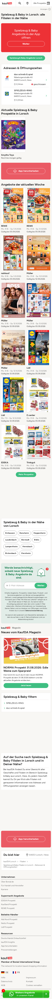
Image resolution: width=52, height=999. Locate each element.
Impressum (31, 977)
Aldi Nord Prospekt (9, 919)
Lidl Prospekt (6, 927)
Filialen (23, 862)
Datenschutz (6, 981)
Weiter (26, 44)
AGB (3, 985)
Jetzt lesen (26, 685)
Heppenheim (40, 533)
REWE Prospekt (8, 908)
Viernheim (26, 553)
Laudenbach (11, 540)
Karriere (4, 889)
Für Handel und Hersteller (12, 885)
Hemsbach (27, 546)
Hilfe (3, 977)
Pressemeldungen (9, 950)
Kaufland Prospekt (9, 904)
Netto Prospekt (7, 923)
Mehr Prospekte (26, 474)
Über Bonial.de (7, 882)
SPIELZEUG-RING (15, 703)
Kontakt (29, 981)
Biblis (36, 540)
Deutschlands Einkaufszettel (13, 938)
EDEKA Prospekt (8, 900)
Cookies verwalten (34, 985)
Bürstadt (25, 540)
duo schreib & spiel (15, 708)
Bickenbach (10, 553)
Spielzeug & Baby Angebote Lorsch (26, 58)
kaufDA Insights (8, 942)
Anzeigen (44, 9)
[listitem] (13, 138)
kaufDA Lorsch (9, 862)
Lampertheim (11, 546)
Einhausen (10, 533)
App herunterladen (9, 946)
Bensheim (24, 533)
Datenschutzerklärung (34, 611)
